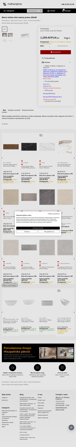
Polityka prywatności (54, 213)
